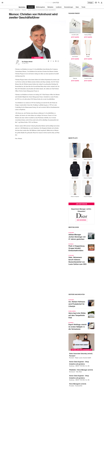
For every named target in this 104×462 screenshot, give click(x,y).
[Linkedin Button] (53, 61)
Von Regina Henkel (27, 61)
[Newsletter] (95, 3)
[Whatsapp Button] (58, 61)
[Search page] (98, 3)
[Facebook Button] (51, 61)
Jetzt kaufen (75, 37)
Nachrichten (17, 9)
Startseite (11, 9)
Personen (24, 9)
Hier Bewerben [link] (81, 220)
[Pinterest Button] (56, 61)
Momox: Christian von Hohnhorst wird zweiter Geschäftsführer (42, 9)
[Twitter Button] (48, 61)
